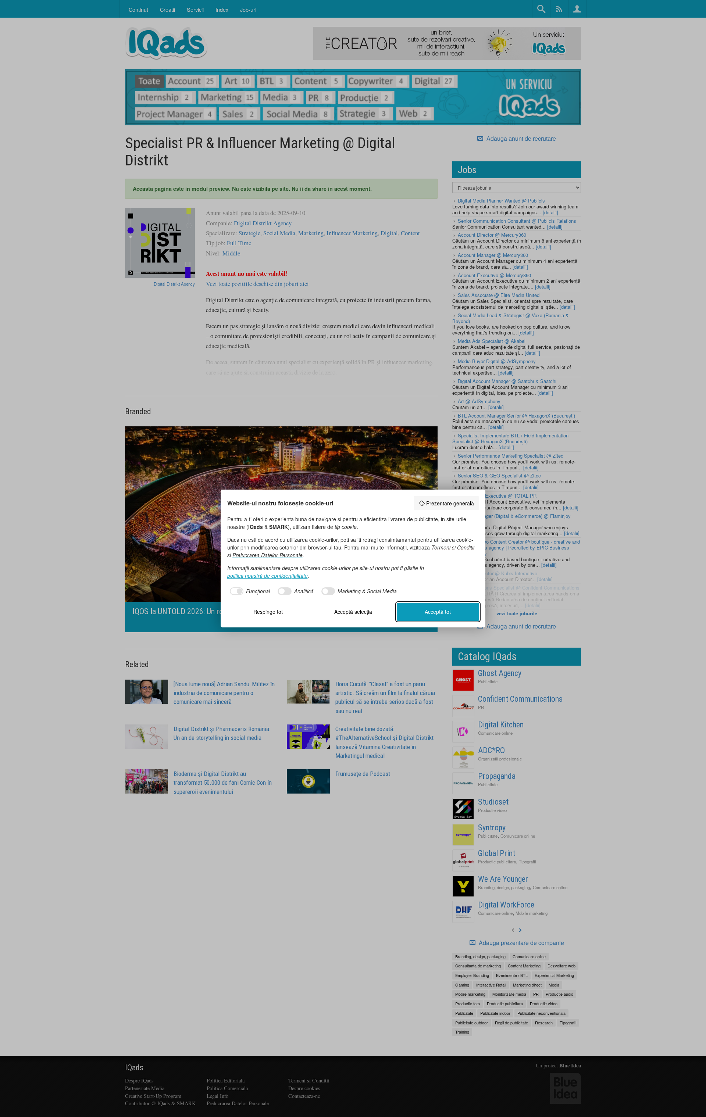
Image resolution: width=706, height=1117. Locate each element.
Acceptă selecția (353, 611)
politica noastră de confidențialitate (267, 575)
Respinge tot (268, 611)
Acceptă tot (438, 611)
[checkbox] (248, 591)
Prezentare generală (450, 503)
